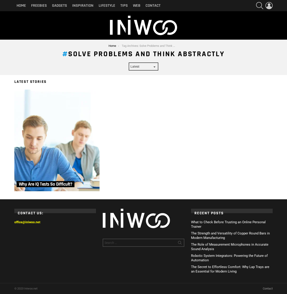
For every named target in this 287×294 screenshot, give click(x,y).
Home (21, 5)
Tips (124, 5)
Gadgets (59, 5)
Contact (153, 5)
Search (179, 244)
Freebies (39, 5)
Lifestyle (107, 5)
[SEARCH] (259, 5)
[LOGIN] (269, 5)
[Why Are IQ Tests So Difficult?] (57, 140)
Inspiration (82, 5)
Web (136, 5)
